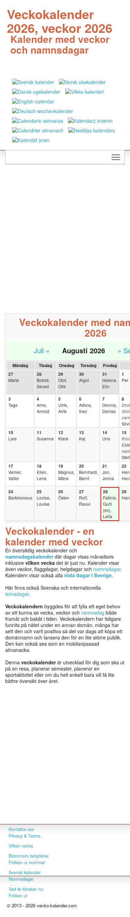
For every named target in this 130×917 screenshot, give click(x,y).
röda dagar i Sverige (88, 575)
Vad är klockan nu (26, 889)
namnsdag (92, 612)
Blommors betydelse (29, 856)
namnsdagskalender (29, 556)
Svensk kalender (25, 872)
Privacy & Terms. (25, 836)
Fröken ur (18, 895)
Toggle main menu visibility (116, 157)
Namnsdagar (21, 879)
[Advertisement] (65, 236)
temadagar (17, 593)
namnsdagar (107, 568)
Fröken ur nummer (27, 862)
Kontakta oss (21, 829)
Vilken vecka (21, 846)
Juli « (42, 350)
